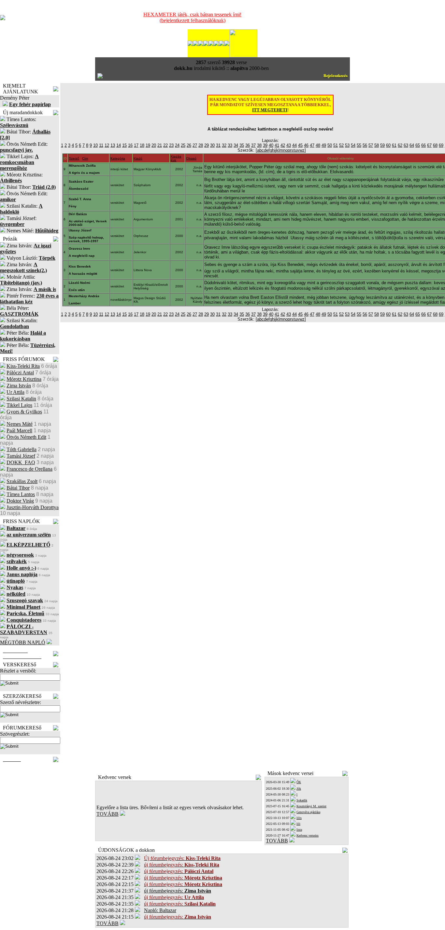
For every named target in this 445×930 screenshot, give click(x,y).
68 (435, 145)
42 (282, 145)
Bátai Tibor (18, 488)
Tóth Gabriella (21, 449)
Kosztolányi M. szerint (311, 806)
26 (189, 145)
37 (253, 145)
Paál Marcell (19, 430)
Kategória (117, 158)
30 (212, 145)
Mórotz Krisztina (24, 379)
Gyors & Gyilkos (24, 411)
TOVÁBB (107, 814)
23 (171, 145)
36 (247, 145)
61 (394, 145)
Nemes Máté (20, 424)
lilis (299, 818)
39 (265, 145)
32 (224, 145)
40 (271, 145)
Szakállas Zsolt (22, 481)
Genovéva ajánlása (308, 812)
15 (124, 145)
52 (341, 145)
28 (200, 145)
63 (406, 145)
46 (306, 145)
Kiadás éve (176, 158)
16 (130, 145)
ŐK (298, 782)
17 (136, 145)
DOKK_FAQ (21, 462)
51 (335, 145)
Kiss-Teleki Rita (23, 366)
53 (347, 145)
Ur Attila (15, 392)
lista (299, 829)
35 (241, 145)
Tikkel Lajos (19, 405)
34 (236, 145)
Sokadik (301, 800)
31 (218, 145)
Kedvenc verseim (307, 835)
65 (417, 145)
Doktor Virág (20, 501)
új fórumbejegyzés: (177, 891)
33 (230, 145)
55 (359, 145)
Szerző (74, 158)
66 (423, 145)
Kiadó (138, 158)
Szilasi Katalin (21, 398)
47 (312, 145)
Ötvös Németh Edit (26, 437)
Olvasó (191, 158)
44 (294, 145)
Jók (298, 788)
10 (95, 145)
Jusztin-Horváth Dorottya (33, 507)
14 (118, 145)
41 (277, 145)
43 (288, 145)
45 (300, 145)
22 (165, 145)
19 (148, 145)
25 (183, 145)
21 (159, 145)
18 (142, 145)
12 (107, 145)
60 (388, 145)
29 (206, 145)
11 (101, 145)
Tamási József (21, 456)
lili (298, 824)
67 (429, 145)
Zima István (19, 385)
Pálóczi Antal (20, 372)
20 (153, 145)
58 (376, 145)
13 (112, 145)
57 (370, 145)
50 (329, 145)
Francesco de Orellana (29, 469)
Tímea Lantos (21, 494)
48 (318, 145)
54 (353, 145)
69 (441, 145)
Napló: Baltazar (160, 910)
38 (259, 145)
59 (382, 145)
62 (400, 145)
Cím (85, 158)
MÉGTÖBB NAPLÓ (22, 642)
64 (411, 145)
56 (365, 145)
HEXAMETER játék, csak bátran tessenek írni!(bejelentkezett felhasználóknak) (192, 17)
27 (195, 145)
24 (177, 145)
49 (324, 145)
